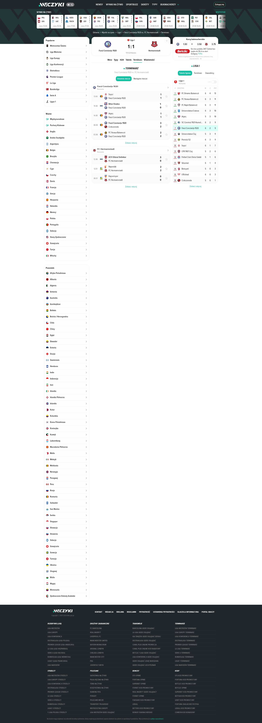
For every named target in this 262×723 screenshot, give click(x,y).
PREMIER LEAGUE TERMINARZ (186, 644)
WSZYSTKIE (220, 12)
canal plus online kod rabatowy (146, 649)
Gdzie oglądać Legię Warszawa (145, 661)
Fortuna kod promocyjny (186, 679)
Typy (154, 4)
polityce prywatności (157, 719)
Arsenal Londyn (97, 649)
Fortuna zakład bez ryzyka (187, 704)
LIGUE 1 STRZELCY (54, 708)
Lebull (135, 704)
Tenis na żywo (96, 684)
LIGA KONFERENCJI (55, 636)
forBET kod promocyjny (143, 688)
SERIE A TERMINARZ (182, 653)
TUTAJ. (200, 53)
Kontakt (98, 611)
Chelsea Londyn (96, 653)
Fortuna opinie (139, 679)
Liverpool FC (95, 636)
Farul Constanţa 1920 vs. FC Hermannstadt (141, 32)
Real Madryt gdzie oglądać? (145, 692)
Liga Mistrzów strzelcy (58, 675)
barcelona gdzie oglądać (143, 628)
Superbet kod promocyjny (186, 692)
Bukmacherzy (168, 4)
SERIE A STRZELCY (54, 700)
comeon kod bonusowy (185, 712)
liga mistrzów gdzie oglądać (102, 712)
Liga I (119, 32)
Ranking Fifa (95, 692)
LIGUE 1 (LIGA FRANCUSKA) (57, 661)
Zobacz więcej (195, 186)
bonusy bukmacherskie (142, 712)
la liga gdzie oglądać (142, 632)
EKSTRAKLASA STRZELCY (57, 688)
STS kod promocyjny (184, 675)
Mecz (109, 59)
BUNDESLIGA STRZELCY (56, 704)
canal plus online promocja (145, 644)
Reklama (120, 611)
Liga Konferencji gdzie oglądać (146, 657)
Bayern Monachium (98, 644)
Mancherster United (98, 640)
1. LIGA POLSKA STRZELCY (57, 712)
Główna (96, 32)
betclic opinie (181, 688)
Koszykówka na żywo (99, 688)
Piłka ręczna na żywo (99, 679)
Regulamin (131, 611)
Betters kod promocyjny (143, 708)
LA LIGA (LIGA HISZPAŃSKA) (58, 649)
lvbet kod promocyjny (184, 700)
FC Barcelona (96, 628)
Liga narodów (53, 665)
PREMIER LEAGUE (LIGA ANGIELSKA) (61, 644)
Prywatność (144, 611)
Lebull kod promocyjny (185, 708)
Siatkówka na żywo (98, 675)
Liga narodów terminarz (185, 665)
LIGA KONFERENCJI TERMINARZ (186, 636)
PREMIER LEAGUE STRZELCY (58, 692)
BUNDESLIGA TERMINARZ (184, 657)
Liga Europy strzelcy (57, 679)
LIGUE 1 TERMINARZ (182, 661)
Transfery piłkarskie (99, 704)
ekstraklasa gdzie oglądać (144, 640)
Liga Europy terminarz (184, 632)
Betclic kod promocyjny (185, 684)
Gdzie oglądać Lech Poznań (144, 665)
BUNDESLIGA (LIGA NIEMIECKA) (59, 657)
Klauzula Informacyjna (188, 611)
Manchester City (97, 657)
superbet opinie (139, 684)
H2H (122, 59)
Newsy (99, 4)
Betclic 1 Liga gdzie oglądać (144, 653)
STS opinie (137, 675)
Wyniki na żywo (114, 4)
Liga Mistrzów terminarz (185, 628)
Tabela (128, 59)
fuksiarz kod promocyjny (144, 700)
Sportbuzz (132, 4)
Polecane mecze (97, 700)
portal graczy (208, 611)
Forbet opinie (138, 696)
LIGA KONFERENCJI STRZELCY (59, 684)
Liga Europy (53, 632)
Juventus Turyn (96, 665)
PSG (91, 661)
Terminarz (137, 59)
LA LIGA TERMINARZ (182, 649)
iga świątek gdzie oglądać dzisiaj (147, 636)
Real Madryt (95, 632)
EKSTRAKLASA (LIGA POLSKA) (58, 640)
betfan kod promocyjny (185, 696)
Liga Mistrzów (54, 628)
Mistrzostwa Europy (99, 708)
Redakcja (109, 611)
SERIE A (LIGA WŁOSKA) (56, 653)
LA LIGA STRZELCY (54, 696)
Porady (93, 696)
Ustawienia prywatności (164, 611)
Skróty (145, 4)
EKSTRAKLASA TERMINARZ (185, 640)
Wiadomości (149, 59)
